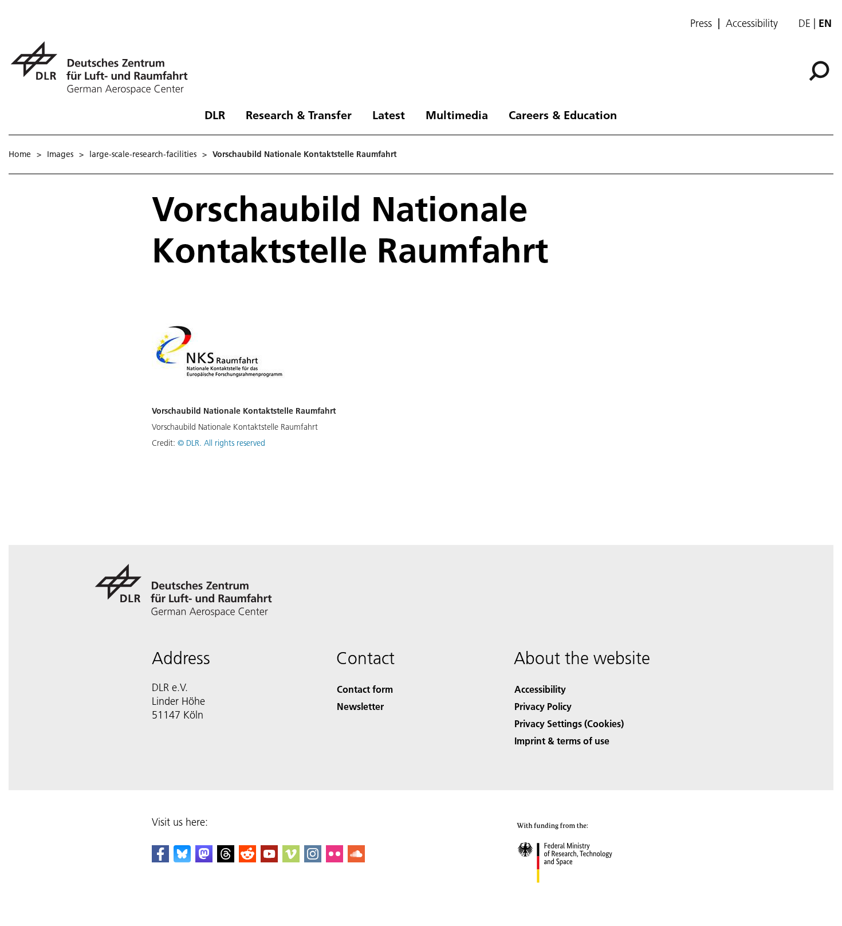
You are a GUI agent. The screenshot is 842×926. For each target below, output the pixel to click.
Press (701, 23)
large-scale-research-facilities (142, 154)
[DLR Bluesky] (182, 858)
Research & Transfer (299, 114)
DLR (214, 114)
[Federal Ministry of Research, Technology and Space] (580, 894)
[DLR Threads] (225, 858)
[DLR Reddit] (247, 858)
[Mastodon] (204, 858)
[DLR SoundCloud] (356, 858)
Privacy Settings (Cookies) (569, 723)
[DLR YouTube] (269, 858)
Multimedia (457, 114)
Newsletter (360, 706)
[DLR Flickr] (334, 858)
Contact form (365, 689)
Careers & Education (563, 114)
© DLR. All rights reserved (221, 443)
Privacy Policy (543, 706)
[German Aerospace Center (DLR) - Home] (103, 68)
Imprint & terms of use (561, 741)
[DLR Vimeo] (291, 858)
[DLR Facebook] (160, 858)
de (804, 23)
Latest (388, 114)
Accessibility (752, 23)
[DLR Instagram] (312, 858)
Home (20, 154)
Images (60, 154)
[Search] (820, 69)
